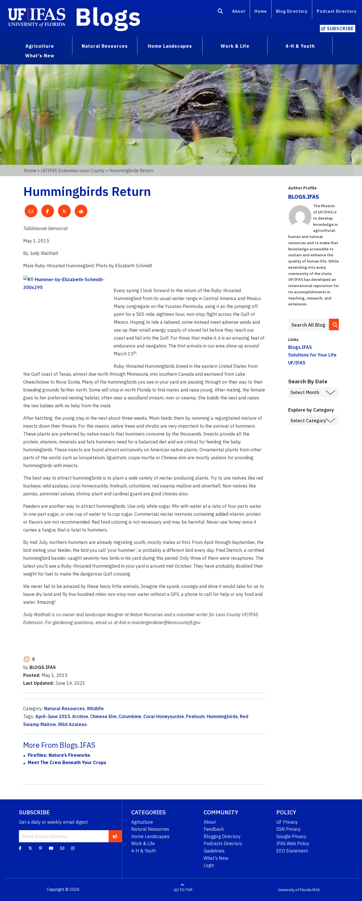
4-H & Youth (143, 851)
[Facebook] (20, 848)
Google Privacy (291, 836)
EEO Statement (292, 851)
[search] (334, 324)
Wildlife (95, 708)
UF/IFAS (296, 363)
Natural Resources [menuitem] (105, 46)
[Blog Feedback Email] (62, 848)
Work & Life (143, 843)
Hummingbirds (222, 716)
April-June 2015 (52, 716)
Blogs (108, 16)
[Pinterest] (40, 848)
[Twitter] (30, 848)
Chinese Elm (103, 716)
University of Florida (294, 889)
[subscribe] (115, 836)
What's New (216, 858)
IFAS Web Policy (292, 843)
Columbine (129, 716)
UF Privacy (287, 822)
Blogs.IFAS (300, 347)
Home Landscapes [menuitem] (170, 46)
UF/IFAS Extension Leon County (73, 170)
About (238, 11)
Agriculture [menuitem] (39, 46)
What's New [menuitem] (39, 55)
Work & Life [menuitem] (235, 46)
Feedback (214, 829)
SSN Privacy (288, 829)
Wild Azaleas (72, 724)
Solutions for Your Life (312, 355)
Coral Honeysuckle (163, 716)
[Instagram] (72, 848)
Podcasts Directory (223, 843)
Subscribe (340, 28)
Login (209, 865)
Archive (80, 716)
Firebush (195, 716)
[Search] (220, 12)
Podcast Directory (336, 11)
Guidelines (214, 851)
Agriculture (142, 822)
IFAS (316, 889)
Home (261, 11)
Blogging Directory (222, 836)
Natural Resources (64, 708)
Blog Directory (291, 11)
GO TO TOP (183, 889)
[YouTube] (51, 848)
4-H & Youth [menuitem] (300, 46)
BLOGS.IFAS (303, 196)
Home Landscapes (150, 836)
